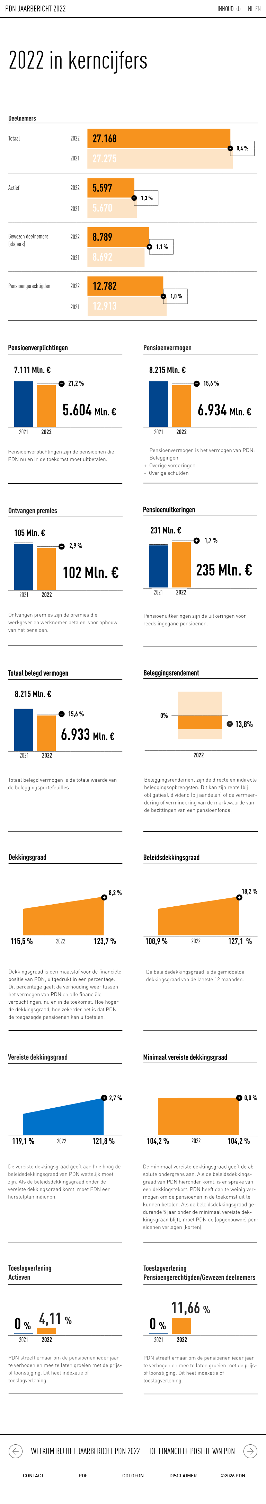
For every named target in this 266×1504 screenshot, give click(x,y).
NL (251, 9)
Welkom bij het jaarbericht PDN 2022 (85, 1452)
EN (258, 9)
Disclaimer (183, 1476)
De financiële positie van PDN (192, 1452)
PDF (83, 1476)
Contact (33, 1476)
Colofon (133, 1476)
